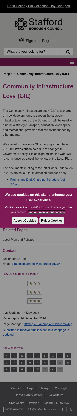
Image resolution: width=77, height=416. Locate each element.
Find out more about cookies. (46, 212)
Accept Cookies (24, 220)
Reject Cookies (52, 220)
